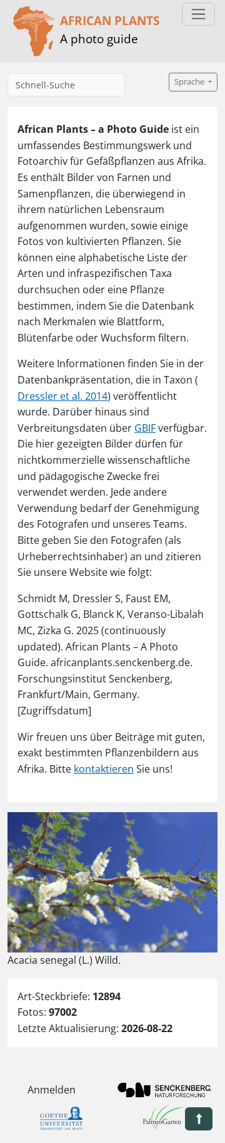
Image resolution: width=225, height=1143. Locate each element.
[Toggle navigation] (198, 14)
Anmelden (52, 1090)
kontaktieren (104, 769)
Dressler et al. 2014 (63, 396)
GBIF (145, 428)
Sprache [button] (190, 81)
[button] (198, 1118)
